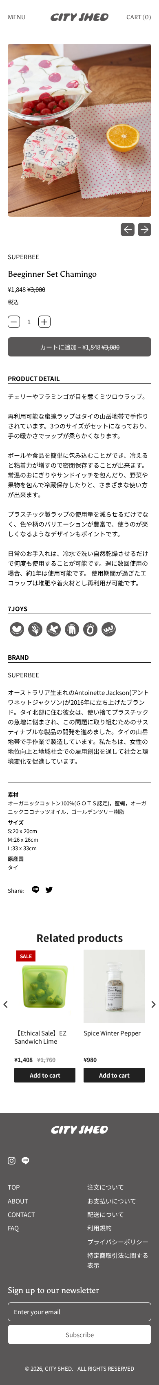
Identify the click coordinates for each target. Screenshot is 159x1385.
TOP (14, 1187)
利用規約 (99, 1228)
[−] (14, 322)
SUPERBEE (23, 256)
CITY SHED (58, 1368)
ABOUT (18, 1201)
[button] (80, 130)
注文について (105, 1187)
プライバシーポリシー (117, 1241)
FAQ (13, 1228)
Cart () (138, 18)
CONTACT (21, 1214)
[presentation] (5, 1004)
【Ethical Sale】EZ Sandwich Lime (40, 1037)
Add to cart (45, 1075)
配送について (105, 1214)
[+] (44, 322)
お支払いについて (111, 1201)
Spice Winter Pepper (112, 1033)
